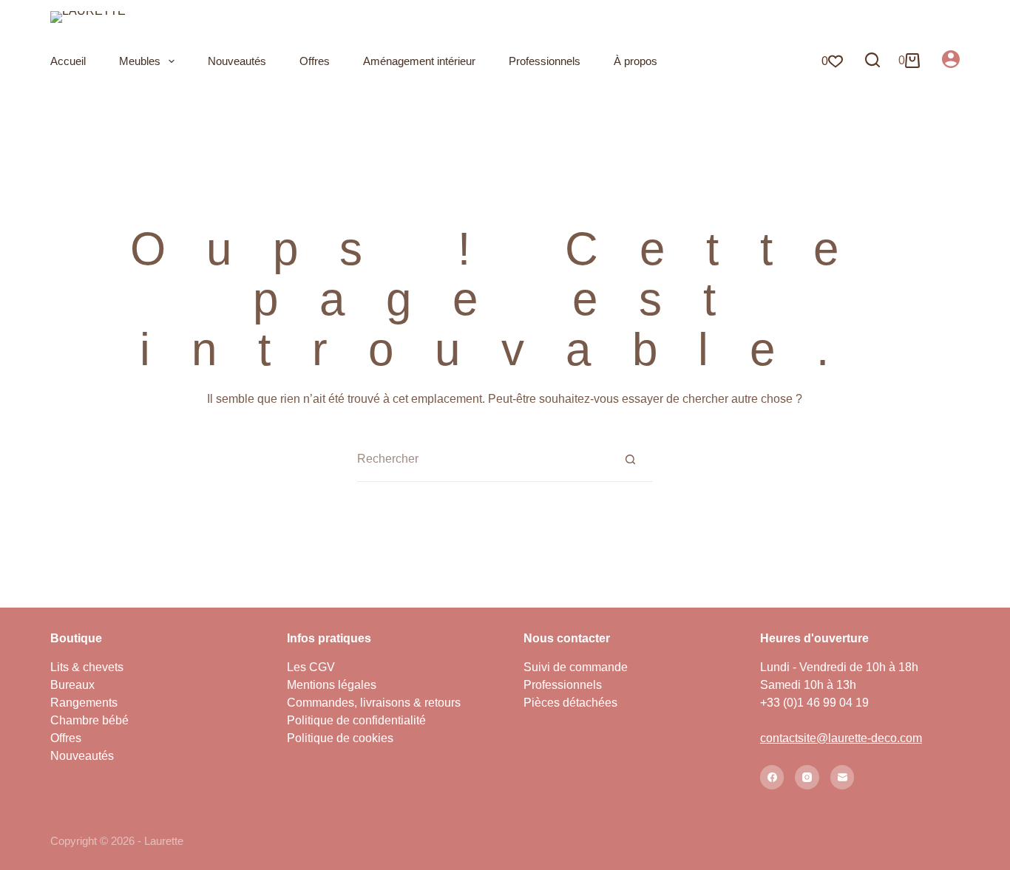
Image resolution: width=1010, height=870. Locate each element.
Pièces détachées (570, 702)
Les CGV (311, 667)
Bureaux (72, 685)
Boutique (76, 638)
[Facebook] (772, 777)
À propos (635, 61)
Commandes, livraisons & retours (374, 702)
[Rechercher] (872, 59)
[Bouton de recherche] (631, 459)
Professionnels (544, 61)
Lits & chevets (86, 667)
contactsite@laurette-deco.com (841, 738)
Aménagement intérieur (419, 61)
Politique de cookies (340, 738)
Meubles (139, 61)
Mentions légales (331, 685)
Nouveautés (237, 61)
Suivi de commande (575, 667)
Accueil (68, 61)
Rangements (84, 702)
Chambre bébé (89, 720)
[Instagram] (807, 777)
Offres (314, 61)
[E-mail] (842, 777)
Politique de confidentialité (356, 720)
